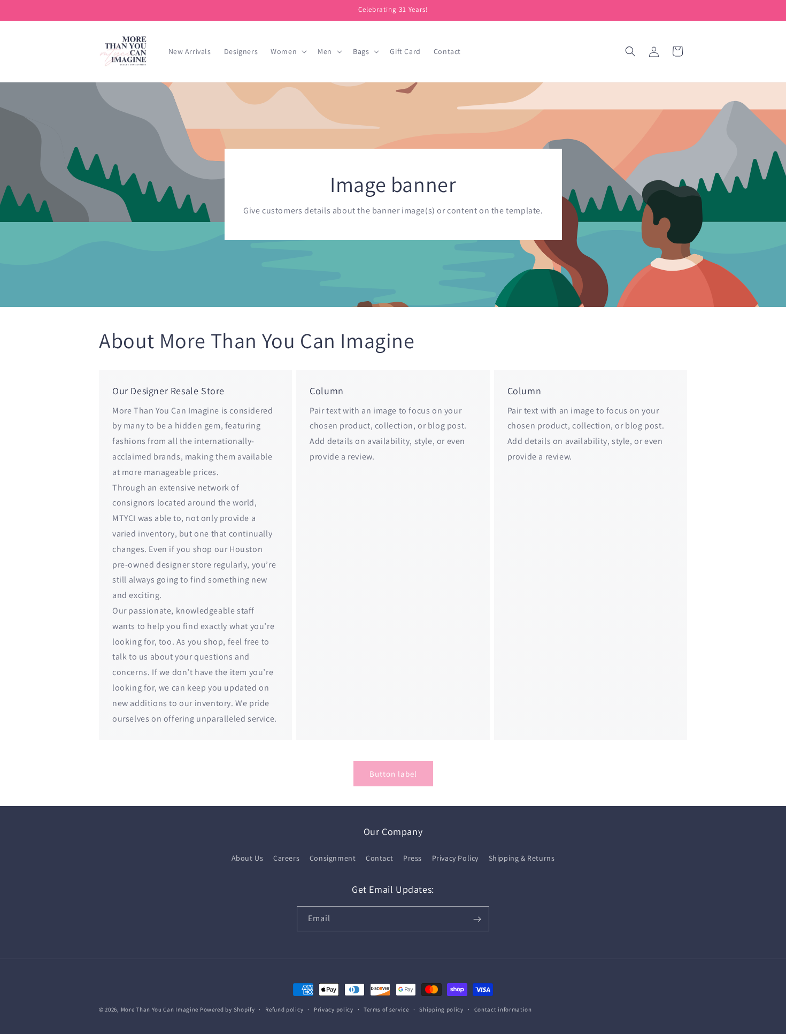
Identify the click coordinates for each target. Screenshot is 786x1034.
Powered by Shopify (227, 1009)
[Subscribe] (477, 919)
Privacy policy (333, 1009)
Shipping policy (441, 1009)
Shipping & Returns (522, 857)
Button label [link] (393, 774)
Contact (379, 857)
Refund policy (284, 1009)
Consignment (333, 857)
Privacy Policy (455, 857)
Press (412, 857)
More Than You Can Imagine (160, 1009)
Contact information (503, 1009)
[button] (287, 51)
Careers (286, 857)
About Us (248, 857)
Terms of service (386, 1009)
